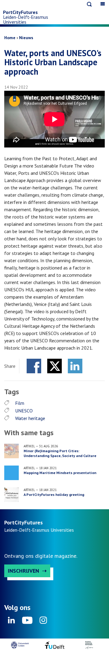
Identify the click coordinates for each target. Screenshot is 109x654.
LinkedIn (75, 366)
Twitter (54, 366)
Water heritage (30, 418)
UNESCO (24, 411)
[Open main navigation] (102, 4)
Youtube (27, 622)
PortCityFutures (20, 12)
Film (19, 403)
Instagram (43, 622)
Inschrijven (23, 570)
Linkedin (11, 622)
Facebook (34, 366)
